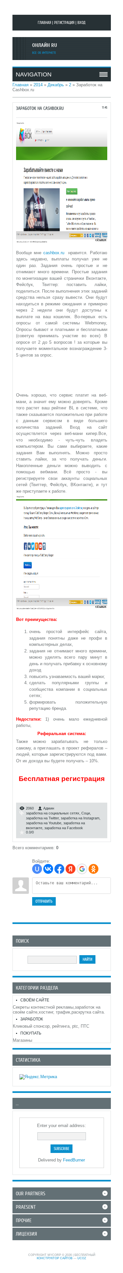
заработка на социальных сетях (52, 813)
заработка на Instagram (80, 818)
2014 (38, 84)
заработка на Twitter (42, 818)
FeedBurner (74, 1160)
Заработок (31, 1019)
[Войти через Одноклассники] (93, 869)
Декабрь (56, 84)
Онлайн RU (44, 45)
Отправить (43, 901)
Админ (48, 808)
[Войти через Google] (82, 869)
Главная (44, 22)
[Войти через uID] (37, 869)
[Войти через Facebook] (59, 869)
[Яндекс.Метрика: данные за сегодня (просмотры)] (38, 1076)
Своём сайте (34, 1000)
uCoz (81, 1258)
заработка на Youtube (43, 823)
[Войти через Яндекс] (70, 869)
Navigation (33, 74)
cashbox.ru (53, 252)
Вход (81, 22)
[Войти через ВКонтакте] (48, 869)
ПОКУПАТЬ (30, 1033)
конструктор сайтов (54, 1258)
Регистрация (64, 22)
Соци (85, 813)
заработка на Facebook (63, 828)
